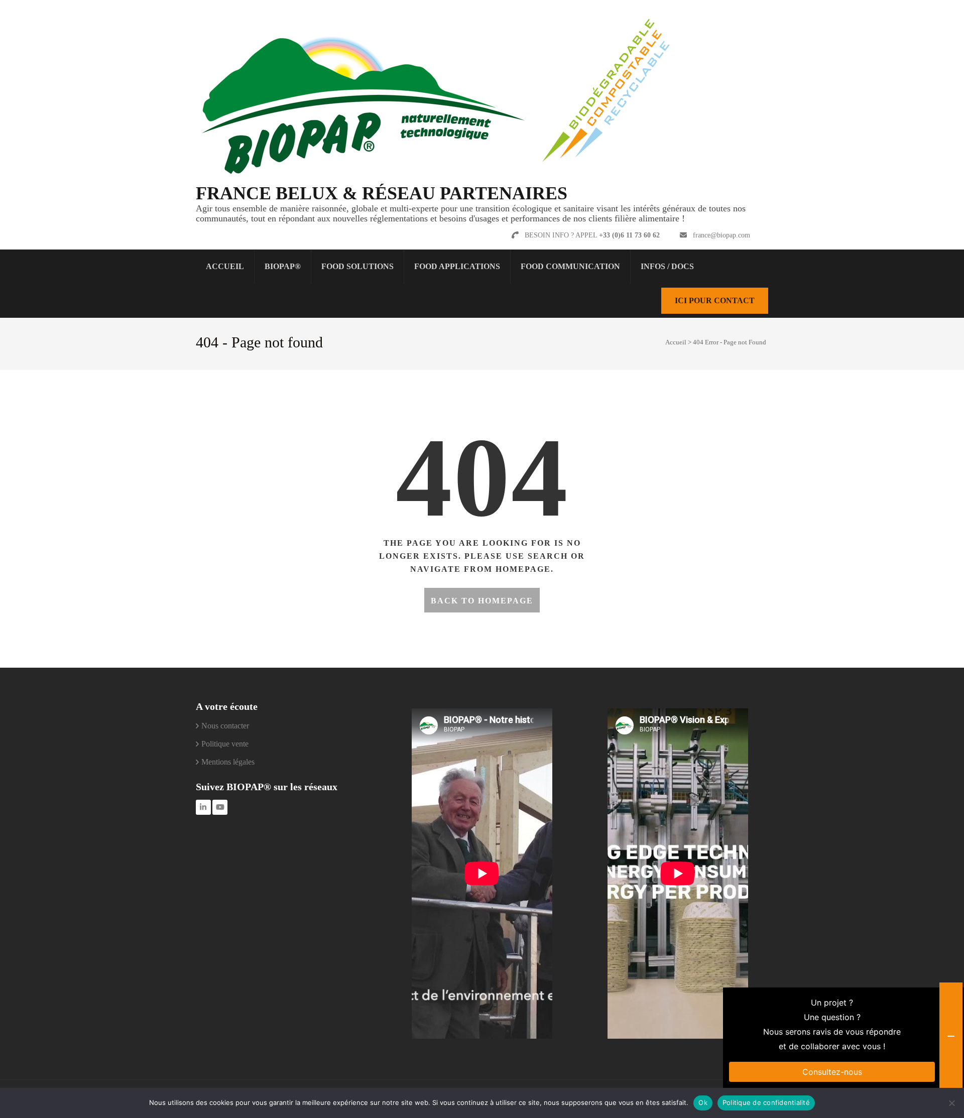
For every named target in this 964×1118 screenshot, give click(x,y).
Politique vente (225, 743)
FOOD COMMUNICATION (570, 266)
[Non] (951, 1103)
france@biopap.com (721, 235)
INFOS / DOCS (667, 266)
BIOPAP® (283, 266)
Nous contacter (225, 725)
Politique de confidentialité (766, 1102)
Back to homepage (482, 600)
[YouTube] (219, 807)
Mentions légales (228, 762)
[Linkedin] (203, 807)
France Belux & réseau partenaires (381, 193)
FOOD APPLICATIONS (457, 266)
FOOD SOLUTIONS (357, 266)
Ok (702, 1102)
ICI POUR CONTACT (715, 300)
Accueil (225, 266)
